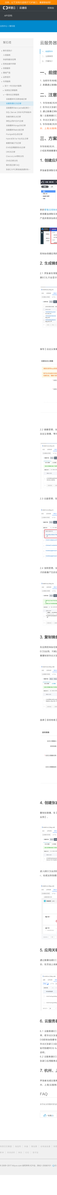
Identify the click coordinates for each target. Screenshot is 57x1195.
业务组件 (6, 77)
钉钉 (27, 1152)
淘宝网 (18, 1146)
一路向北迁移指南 (12, 95)
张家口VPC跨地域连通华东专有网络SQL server (19, 169)
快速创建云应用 (9, 59)
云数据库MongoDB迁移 (16, 125)
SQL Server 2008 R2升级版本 (18, 112)
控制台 (51, 8)
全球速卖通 (45, 1146)
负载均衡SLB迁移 (13, 117)
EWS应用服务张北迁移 (15, 147)
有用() (48, 1115)
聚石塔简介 (7, 51)
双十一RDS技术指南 (13, 86)
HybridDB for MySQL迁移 (17, 139)
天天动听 (11, 1152)
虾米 (2, 1152)
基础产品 (6, 73)
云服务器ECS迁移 (13, 103)
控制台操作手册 (9, 64)
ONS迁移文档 (12, 161)
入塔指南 (6, 55)
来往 (20, 1152)
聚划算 (34, 1146)
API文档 (8, 15)
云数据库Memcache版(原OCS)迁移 (19, 108)
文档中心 (4, 26)
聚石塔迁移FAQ (12, 165)
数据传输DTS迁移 (13, 143)
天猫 (26, 1146)
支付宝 (35, 1152)
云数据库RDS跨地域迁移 (16, 99)
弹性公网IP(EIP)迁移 (14, 121)
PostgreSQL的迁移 (14, 134)
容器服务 (6, 68)
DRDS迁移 (10, 152)
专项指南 (6, 81)
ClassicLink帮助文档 (15, 156)
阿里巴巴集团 (6, 1146)
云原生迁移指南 (11, 90)
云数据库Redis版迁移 (15, 130)
